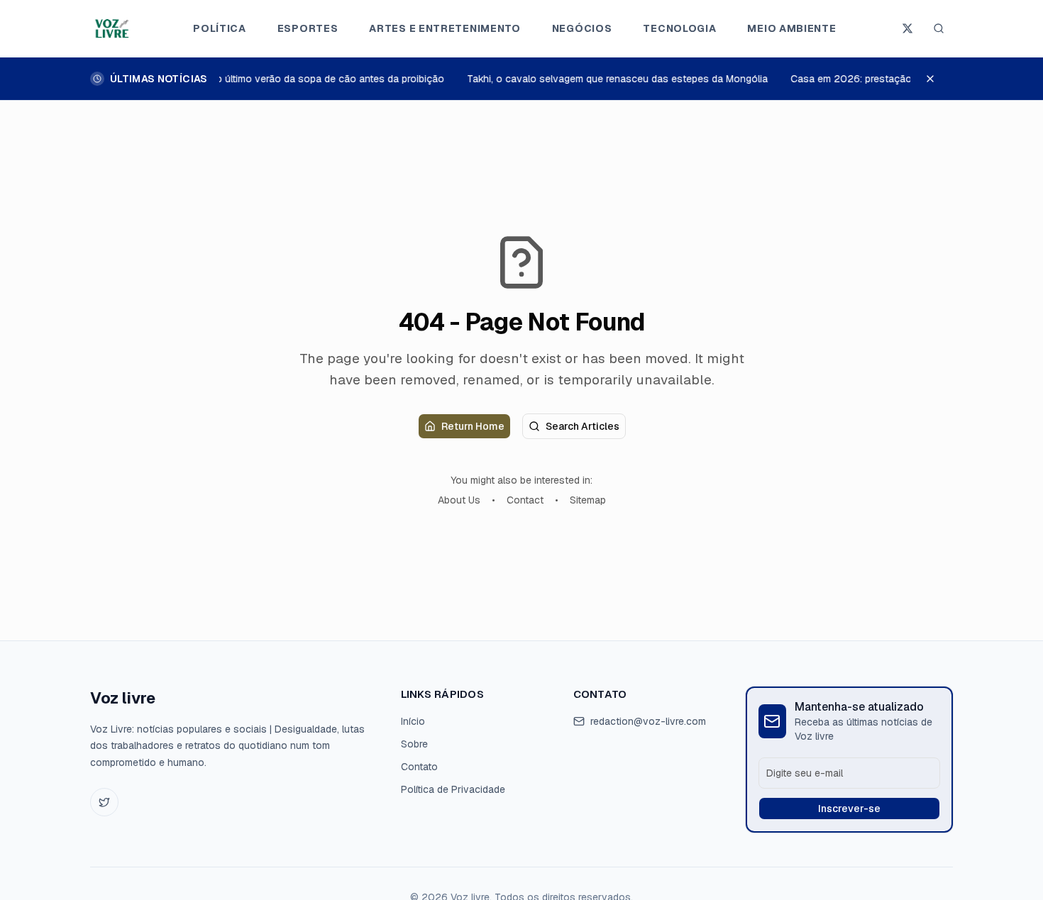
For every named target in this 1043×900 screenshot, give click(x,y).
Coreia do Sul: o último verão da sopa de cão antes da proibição (293, 78)
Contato (419, 766)
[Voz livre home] (113, 28)
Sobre (414, 744)
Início (413, 721)
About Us (459, 500)
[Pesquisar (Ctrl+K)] (939, 28)
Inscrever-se (849, 808)
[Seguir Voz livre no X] (907, 28)
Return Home (472, 426)
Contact (525, 500)
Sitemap (588, 500)
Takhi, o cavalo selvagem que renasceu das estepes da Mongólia (614, 78)
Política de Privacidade (453, 789)
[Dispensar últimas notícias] (937, 78)
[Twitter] (104, 802)
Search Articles (582, 426)
